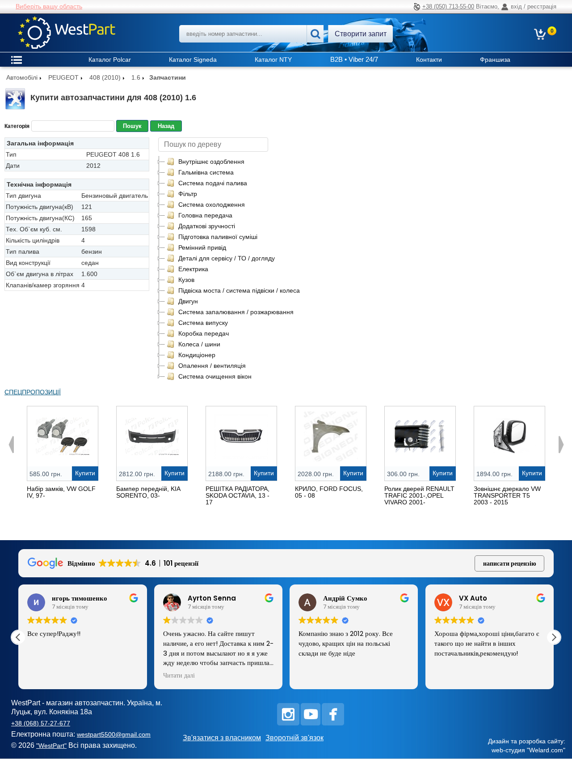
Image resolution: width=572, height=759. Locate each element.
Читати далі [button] (179, 676)
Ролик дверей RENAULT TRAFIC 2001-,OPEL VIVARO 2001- (419, 495)
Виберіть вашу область (49, 6)
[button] (553, 637)
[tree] (233, 269)
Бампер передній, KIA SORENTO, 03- (148, 492)
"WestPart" (51, 745)
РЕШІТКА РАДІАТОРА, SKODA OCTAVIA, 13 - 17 (237, 495)
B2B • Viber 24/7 (354, 59)
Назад (166, 126)
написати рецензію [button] (509, 563)
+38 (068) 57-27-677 (40, 723)
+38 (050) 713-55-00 (448, 6)
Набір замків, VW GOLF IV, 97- (61, 492)
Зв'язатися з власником (222, 738)
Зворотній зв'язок (294, 738)
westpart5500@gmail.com (114, 734)
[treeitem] (205, 161)
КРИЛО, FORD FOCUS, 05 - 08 (329, 492)
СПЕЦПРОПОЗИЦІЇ (32, 392)
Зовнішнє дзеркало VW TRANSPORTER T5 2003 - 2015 (507, 495)
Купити (85, 473)
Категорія (16, 126)
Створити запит (361, 34)
